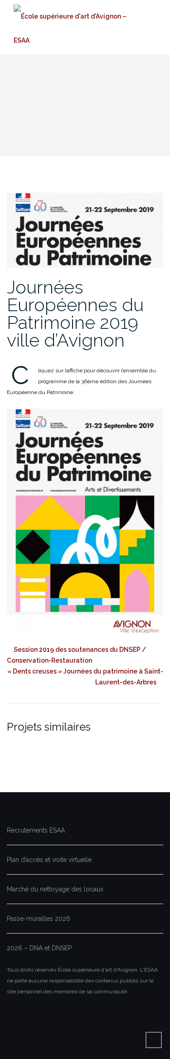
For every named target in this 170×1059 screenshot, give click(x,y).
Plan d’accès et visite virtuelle (49, 859)
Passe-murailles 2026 (38, 918)
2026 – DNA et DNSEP (39, 948)
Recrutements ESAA (36, 830)
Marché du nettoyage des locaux (55, 889)
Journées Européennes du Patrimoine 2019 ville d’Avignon (75, 313)
